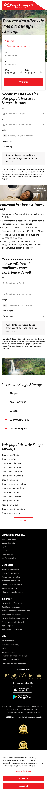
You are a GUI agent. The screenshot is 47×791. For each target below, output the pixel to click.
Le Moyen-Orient (19, 419)
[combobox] (24, 113)
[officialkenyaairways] (22, 676)
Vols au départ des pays (16, 712)
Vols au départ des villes (29, 709)
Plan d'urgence (7, 626)
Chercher (23, 82)
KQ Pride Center (8, 551)
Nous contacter (8, 641)
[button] (17, 46)
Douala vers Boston (11, 480)
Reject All (23, 778)
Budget (4, 130)
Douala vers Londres (11, 500)
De (6, 52)
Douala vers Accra (10, 459)
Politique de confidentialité (12, 603)
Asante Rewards (8, 543)
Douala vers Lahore (11, 492)
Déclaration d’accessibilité (12, 629)
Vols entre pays (37, 706)
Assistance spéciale (9, 588)
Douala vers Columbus (12, 496)
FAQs (4, 648)
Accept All (23, 786)
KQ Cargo (5, 547)
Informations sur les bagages (13, 592)
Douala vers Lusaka (11, 513)
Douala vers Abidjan (11, 455)
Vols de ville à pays (33, 712)
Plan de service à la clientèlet (13, 622)
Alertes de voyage (8, 652)
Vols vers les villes (23, 706)
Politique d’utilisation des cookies (15, 618)
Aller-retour (10, 41)
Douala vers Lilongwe (12, 463)
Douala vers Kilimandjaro (13, 509)
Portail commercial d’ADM (12, 584)
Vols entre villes (12, 709)
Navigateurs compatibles (11, 614)
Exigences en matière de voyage (14, 656)
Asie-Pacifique (18, 401)
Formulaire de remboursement (14, 663)
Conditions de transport (11, 607)
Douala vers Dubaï (10, 505)
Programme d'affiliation (11, 577)
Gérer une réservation (10, 569)
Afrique (14, 393)
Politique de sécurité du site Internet (16, 611)
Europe (14, 410)
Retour (28, 70)
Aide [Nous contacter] (10, 644)
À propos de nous (9, 539)
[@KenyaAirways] (14, 676)
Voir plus (23, 520)
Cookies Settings (23, 771)
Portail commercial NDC (11, 581)
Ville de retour (11, 64)
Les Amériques (18, 428)
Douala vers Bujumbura (12, 476)
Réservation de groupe (10, 573)
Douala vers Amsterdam (13, 488)
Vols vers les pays (8, 706)
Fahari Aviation (8, 554)
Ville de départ (11, 55)
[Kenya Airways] (6, 676)
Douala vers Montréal (11, 467)
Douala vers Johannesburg (14, 484)
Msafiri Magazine (9, 558)
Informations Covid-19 (10, 659)
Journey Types (7, 141)
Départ (7, 70)
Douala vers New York (12, 471)
